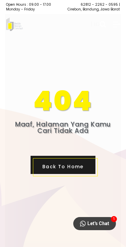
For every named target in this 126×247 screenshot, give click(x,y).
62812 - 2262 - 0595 (99, 4)
